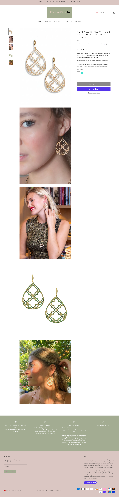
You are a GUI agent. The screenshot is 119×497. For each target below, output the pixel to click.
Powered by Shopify (55, 490)
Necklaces (58, 21)
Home (39, 21)
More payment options (94, 93)
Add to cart (93, 84)
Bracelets (68, 21)
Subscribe (10, 471)
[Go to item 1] (10, 31)
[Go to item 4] (10, 55)
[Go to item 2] (10, 39)
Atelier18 (80, 29)
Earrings (48, 21)
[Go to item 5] (10, 62)
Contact (78, 21)
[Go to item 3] (10, 47)
